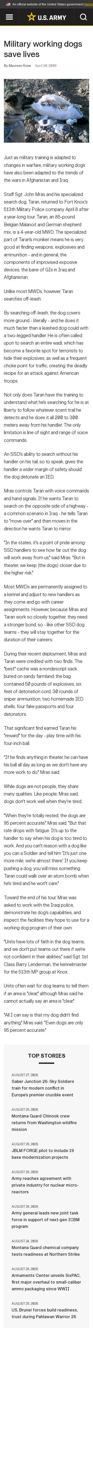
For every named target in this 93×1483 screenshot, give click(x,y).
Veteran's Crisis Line (62, 1467)
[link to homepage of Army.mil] (46, 16)
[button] (2, 11)
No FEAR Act (21, 1467)
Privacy (71, 1453)
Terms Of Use (19, 1460)
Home (19, 1453)
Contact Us (43, 1453)
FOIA (82, 1460)
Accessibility (54, 1460)
